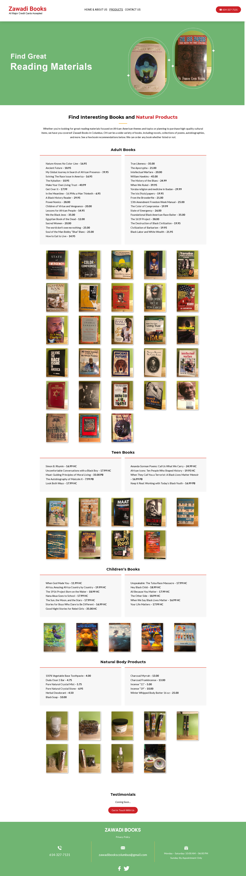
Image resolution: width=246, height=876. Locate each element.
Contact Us (133, 9)
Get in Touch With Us (123, 810)
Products (116, 9)
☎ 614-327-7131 (228, 9)
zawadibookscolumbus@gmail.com (123, 855)
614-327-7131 (59, 855)
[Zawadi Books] (28, 15)
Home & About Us (95, 9)
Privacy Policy (123, 837)
